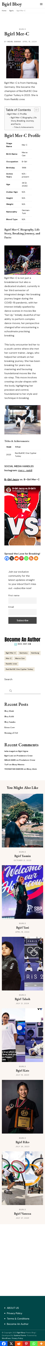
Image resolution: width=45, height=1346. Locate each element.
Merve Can (20, 658)
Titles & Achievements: (24, 127)
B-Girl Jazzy (11, 479)
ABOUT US (13, 1308)
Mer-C (9, 658)
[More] (36, 558)
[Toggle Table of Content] (35, 110)
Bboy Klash (9, 711)
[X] (12, 558)
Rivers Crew (9, 727)
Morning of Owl (11, 733)
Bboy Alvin (32, 769)
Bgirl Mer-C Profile (17, 113)
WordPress (6, 1338)
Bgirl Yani (22, 927)
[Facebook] (7, 558)
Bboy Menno (18, 764)
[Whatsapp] (26, 558)
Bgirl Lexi (8, 756)
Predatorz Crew (24, 756)
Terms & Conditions (18, 1318)
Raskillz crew (11, 664)
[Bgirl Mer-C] (22, 419)
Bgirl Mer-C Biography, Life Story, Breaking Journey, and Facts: (24, 120)
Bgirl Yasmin (22, 856)
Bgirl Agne (23, 751)
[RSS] (31, 558)
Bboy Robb (9, 716)
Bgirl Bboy (12, 4)
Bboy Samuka (9, 722)
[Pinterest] (21, 558)
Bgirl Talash (22, 999)
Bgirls (22, 29)
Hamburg (35, 653)
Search (8, 679)
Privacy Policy (14, 1313)
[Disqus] (22, 1259)
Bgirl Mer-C (11, 653)
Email (11, 606)
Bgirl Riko (22, 1142)
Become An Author (17, 1324)
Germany (24, 653)
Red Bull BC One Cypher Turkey (19, 669)
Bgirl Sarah (14, 41)
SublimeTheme (20, 1335)
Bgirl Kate (22, 1070)
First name (13, 595)
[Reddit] (16, 558)
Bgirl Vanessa (22, 1213)
